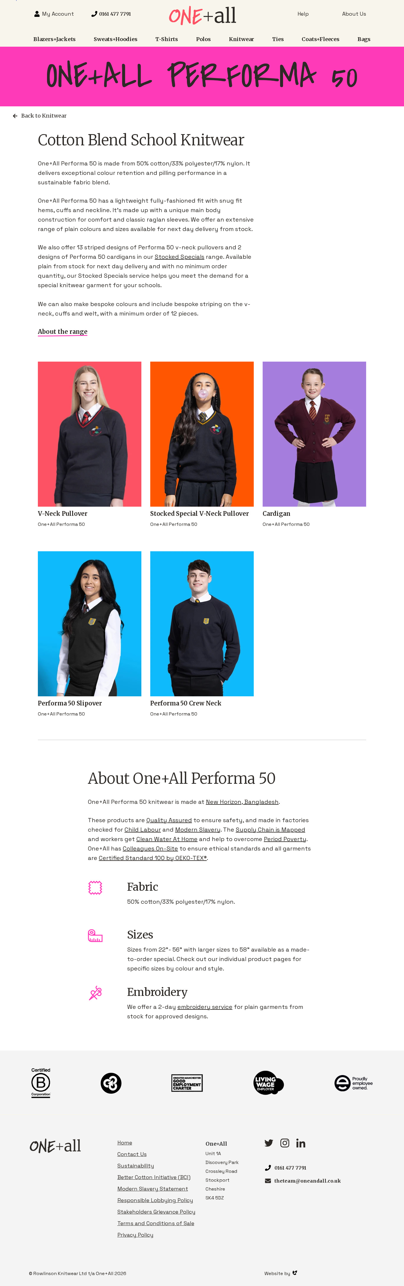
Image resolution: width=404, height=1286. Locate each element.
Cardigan (276, 513)
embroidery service (204, 1007)
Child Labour (143, 829)
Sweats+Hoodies (115, 39)
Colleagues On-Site (150, 848)
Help (303, 13)
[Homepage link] (202, 23)
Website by (277, 1273)
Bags (364, 39)
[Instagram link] (284, 1145)
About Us (354, 13)
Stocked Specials (179, 257)
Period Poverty (285, 839)
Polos (203, 39)
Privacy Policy (135, 1234)
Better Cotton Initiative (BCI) (153, 1177)
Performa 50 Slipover (70, 703)
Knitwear (241, 39)
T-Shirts (166, 39)
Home (124, 1142)
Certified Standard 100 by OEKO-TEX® (153, 858)
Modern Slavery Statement (152, 1188)
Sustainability (135, 1165)
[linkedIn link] (300, 1145)
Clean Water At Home (167, 839)
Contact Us (132, 1154)
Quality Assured (169, 820)
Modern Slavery (198, 829)
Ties (278, 39)
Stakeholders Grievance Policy (156, 1211)
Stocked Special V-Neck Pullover (199, 513)
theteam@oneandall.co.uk (307, 1181)
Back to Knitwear (44, 115)
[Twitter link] (268, 1145)
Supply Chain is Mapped (270, 829)
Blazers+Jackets (54, 39)
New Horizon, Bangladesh (242, 802)
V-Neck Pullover (63, 513)
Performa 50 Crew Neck (186, 703)
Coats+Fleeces (321, 39)
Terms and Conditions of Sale (155, 1223)
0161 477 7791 (290, 1168)
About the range (63, 331)
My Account (58, 13)
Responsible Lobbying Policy (155, 1200)
